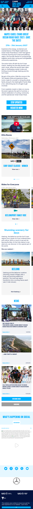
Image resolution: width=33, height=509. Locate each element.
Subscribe (16, 404)
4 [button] (18, 179)
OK (16, 507)
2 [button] (15, 179)
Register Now (16, 108)
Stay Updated (16, 102)
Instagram (16, 422)
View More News (16, 399)
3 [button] (17, 179)
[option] (16, 19)
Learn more (24, 504)
